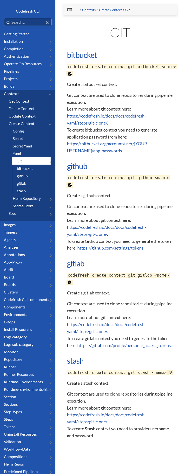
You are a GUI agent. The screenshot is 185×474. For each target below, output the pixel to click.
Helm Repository (27, 198)
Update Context (22, 116)
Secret (18, 138)
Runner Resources (19, 374)
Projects (11, 78)
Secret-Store (23, 205)
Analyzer (11, 247)
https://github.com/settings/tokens (110, 248)
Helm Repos (14, 464)
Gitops (9, 322)
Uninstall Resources (20, 434)
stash (21, 190)
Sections (11, 404)
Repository (13, 359)
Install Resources (18, 329)
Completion (14, 48)
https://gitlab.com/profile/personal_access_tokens (124, 345)
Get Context (19, 101)
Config (18, 131)
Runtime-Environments (23, 381)
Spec (12, 213)
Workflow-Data (17, 449)
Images (10, 224)
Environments (15, 314)
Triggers (10, 232)
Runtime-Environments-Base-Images (27, 389)
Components (15, 307)
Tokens (9, 426)
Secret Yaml (22, 146)
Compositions (15, 456)
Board (9, 277)
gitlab (21, 183)
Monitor (11, 351)
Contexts (11, 93)
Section (10, 396)
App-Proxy (13, 262)
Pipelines (11, 71)
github (22, 176)
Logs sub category (18, 344)
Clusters (11, 292)
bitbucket (25, 168)
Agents (10, 239)
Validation (12, 441)
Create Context (21, 123)
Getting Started (17, 33)
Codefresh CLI (28, 11)
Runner (10, 366)
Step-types (13, 411)
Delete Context (21, 108)
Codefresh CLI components (26, 299)
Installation (13, 41)
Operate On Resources (23, 63)
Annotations (14, 254)
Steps (8, 419)
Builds (9, 86)
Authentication (16, 56)
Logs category (15, 337)
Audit (8, 269)
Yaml (17, 153)
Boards (10, 284)
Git (19, 161)
